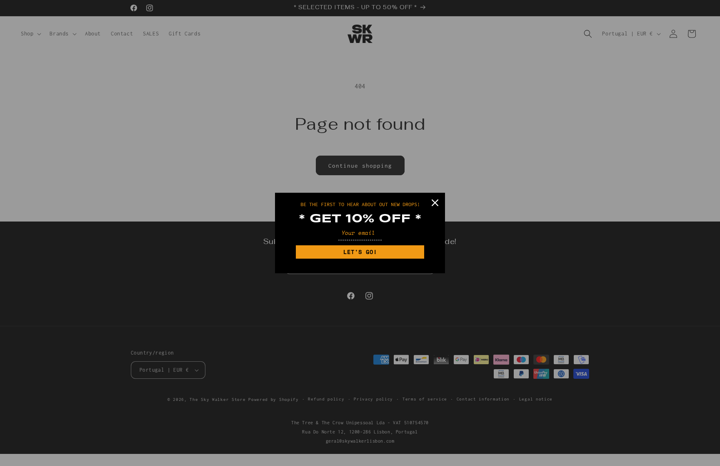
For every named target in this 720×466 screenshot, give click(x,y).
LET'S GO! (360, 251)
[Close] (435, 203)
